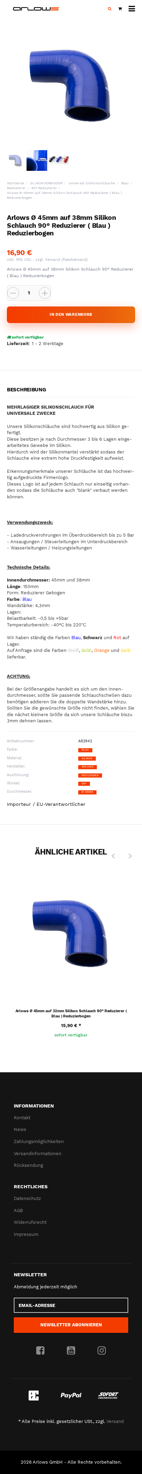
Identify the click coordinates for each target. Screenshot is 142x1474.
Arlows (87, 766)
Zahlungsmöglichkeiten (39, 1141)
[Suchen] (109, 9)
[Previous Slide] (113, 856)
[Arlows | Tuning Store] (36, 9)
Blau (85, 749)
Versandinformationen (37, 1153)
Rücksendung (28, 1165)
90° (84, 783)
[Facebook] (40, 1351)
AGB (18, 1210)
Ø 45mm (87, 791)
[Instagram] (102, 1351)
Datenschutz (27, 1198)
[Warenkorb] (120, 9)
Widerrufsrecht (30, 1222)
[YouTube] (71, 1351)
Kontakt (22, 1117)
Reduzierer (90, 775)
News (20, 1129)
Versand (53, 259)
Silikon (87, 758)
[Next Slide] (130, 856)
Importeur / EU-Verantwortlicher (46, 804)
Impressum (26, 1234)
